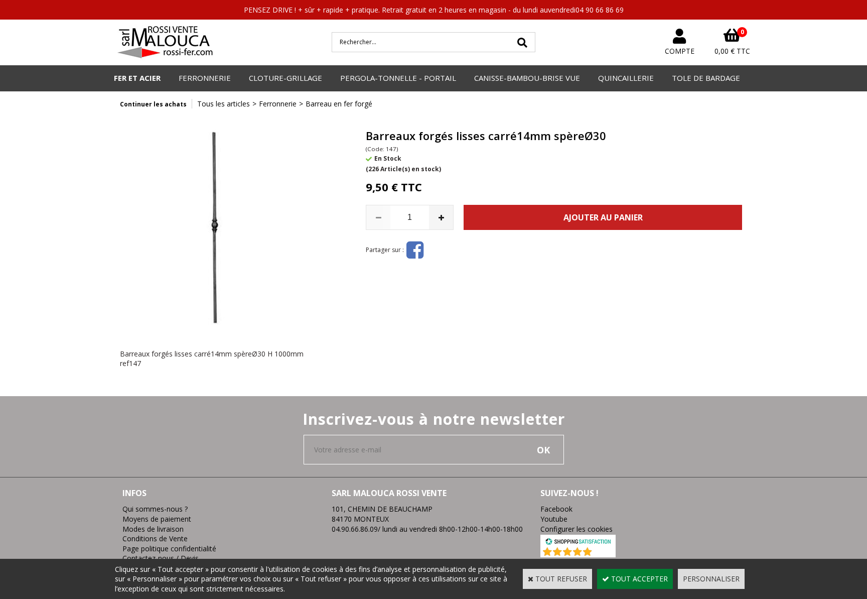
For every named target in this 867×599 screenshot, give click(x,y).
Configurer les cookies (576, 529)
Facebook (556, 509)
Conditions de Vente (155, 538)
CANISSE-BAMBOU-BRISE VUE (527, 78)
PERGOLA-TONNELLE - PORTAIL (398, 78)
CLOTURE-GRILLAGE (285, 78)
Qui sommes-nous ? (155, 509)
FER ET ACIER (137, 78)
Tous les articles (223, 103)
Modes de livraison (153, 529)
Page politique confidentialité (169, 548)
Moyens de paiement (156, 519)
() (604, 552)
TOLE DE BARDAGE (706, 78)
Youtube (553, 519)
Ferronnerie (278, 103)
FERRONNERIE (205, 78)
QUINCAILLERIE (626, 78)
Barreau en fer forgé (339, 103)
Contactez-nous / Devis (160, 558)
